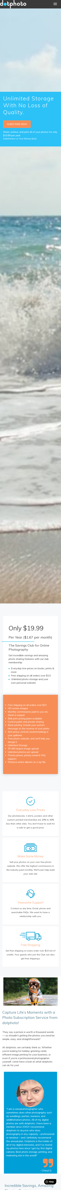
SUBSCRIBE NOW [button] (17, 124)
